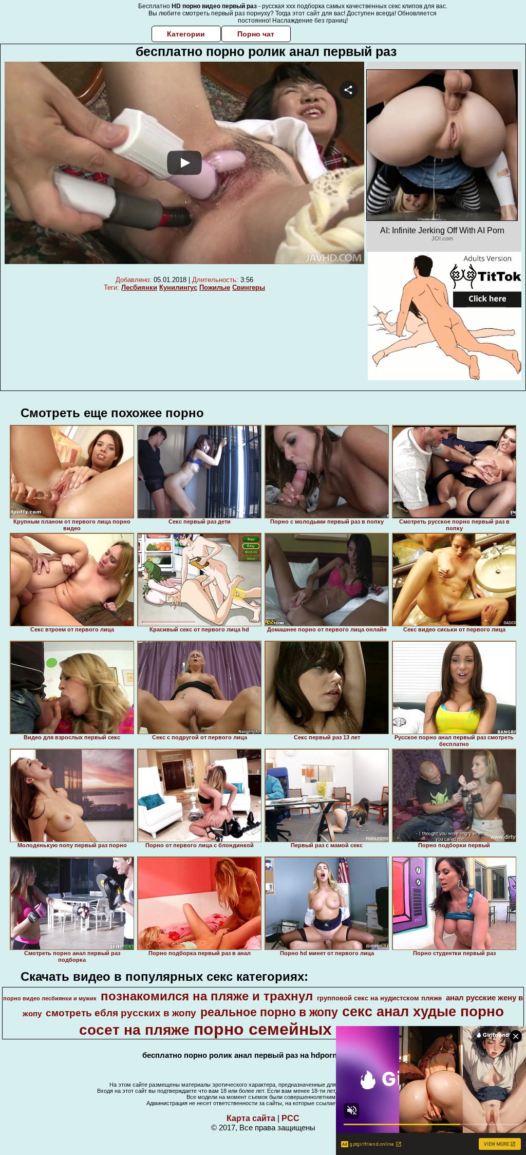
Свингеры (248, 287)
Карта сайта (251, 1118)
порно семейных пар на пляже (319, 1029)
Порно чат (255, 34)
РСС (290, 1118)
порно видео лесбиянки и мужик (50, 998)
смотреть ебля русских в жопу (121, 1013)
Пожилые (214, 287)
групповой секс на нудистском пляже (379, 998)
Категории (186, 34)
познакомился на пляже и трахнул (207, 996)
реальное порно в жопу (269, 1012)
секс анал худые (399, 1011)
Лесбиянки (139, 287)
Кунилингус (178, 287)
